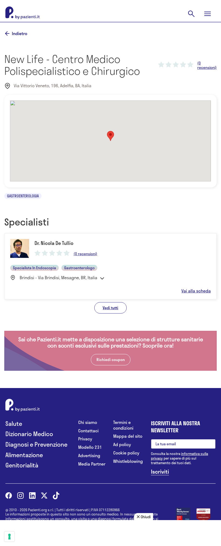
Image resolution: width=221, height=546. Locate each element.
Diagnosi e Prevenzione (36, 444)
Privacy (85, 439)
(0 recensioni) (207, 65)
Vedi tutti (110, 308)
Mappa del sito (127, 436)
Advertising (89, 456)
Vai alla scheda (196, 290)
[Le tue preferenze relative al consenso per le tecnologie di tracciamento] (9, 536)
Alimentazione (24, 455)
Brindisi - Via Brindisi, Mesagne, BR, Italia (58, 277)
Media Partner (91, 464)
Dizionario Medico (29, 434)
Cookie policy (126, 453)
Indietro (19, 33)
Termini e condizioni (123, 425)
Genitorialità (21, 465)
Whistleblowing (128, 461)
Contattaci (88, 431)
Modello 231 (90, 447)
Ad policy (122, 444)
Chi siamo (87, 422)
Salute (13, 423)
